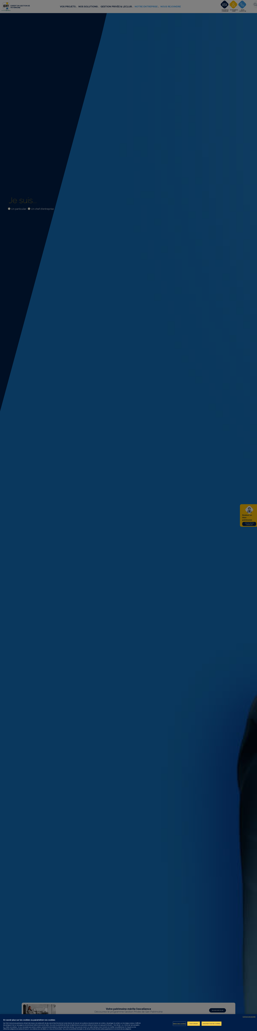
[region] (128, 1022)
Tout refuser (193, 1023)
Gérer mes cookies (179, 1023)
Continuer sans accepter (249, 1016)
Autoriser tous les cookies (211, 1023)
